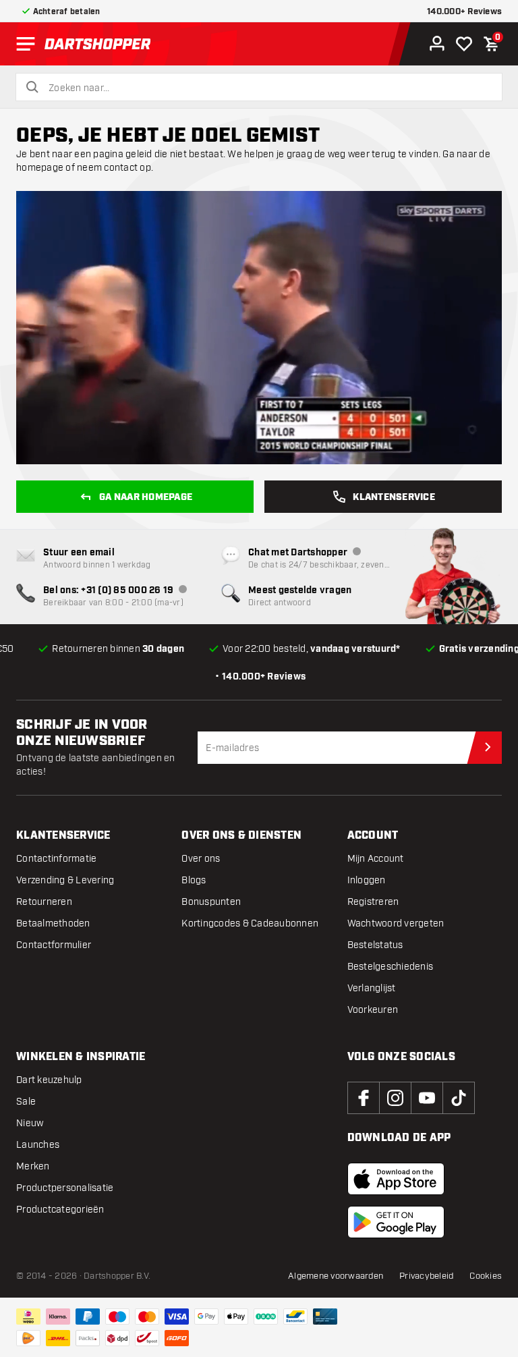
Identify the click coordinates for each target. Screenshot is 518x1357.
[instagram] (395, 1098)
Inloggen (366, 880)
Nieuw (29, 1123)
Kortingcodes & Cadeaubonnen (249, 923)
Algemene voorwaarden (335, 1276)
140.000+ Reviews (464, 12)
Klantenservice (394, 497)
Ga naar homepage (145, 497)
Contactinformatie (56, 858)
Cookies (485, 1276)
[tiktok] (458, 1098)
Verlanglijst (371, 988)
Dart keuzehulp (49, 1080)
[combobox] (267, 88)
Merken (33, 1166)
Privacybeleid (426, 1276)
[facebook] (363, 1098)
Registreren (373, 902)
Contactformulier (53, 945)
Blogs (193, 880)
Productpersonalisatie (64, 1188)
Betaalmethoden (53, 923)
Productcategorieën (60, 1209)
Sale (26, 1101)
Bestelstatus (375, 945)
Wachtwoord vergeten (395, 923)
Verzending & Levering (65, 880)
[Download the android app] (395, 1222)
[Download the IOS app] (395, 1179)
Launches (37, 1145)
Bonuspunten (211, 902)
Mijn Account (375, 858)
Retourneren (44, 902)
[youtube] (427, 1098)
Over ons (200, 858)
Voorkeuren (373, 1010)
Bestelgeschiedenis (390, 966)
